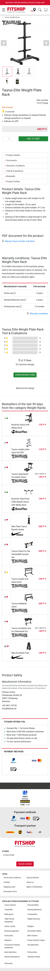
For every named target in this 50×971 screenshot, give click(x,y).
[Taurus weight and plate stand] (29, 572)
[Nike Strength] (19, 534)
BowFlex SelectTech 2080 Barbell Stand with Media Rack (20, 502)
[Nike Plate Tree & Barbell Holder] (29, 519)
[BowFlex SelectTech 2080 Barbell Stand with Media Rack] (29, 491)
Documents (11, 160)
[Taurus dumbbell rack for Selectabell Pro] (29, 621)
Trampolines (32, 914)
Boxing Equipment (11, 931)
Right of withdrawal (34, 887)
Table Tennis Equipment (9, 920)
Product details (13, 155)
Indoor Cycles (9, 926)
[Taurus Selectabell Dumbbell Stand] (29, 467)
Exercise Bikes (33, 905)
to (8, 855)
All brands (8, 963)
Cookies (7, 882)
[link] (13, 760)
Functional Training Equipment (12, 946)
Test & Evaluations (14, 171)
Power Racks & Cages (36, 940)
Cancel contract (25, 864)
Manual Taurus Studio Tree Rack (19, 241)
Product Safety (13, 181)
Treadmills (8, 910)
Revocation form (10, 891)
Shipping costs (9, 887)
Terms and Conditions (12, 878)
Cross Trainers (10, 905)
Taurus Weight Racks (12, 17)
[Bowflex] (19, 432)
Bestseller (10, 176)
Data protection (33, 878)
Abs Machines (33, 945)
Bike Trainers (32, 936)
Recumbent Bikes (34, 931)
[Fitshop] (16, 10)
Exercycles (8, 936)
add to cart (33, 138)
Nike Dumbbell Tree (20, 653)
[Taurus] (11, 22)
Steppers (8, 940)
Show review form (25, 375)
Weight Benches (33, 919)
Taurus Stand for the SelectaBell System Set (20, 554)
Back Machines (10, 952)
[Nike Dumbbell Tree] (29, 646)
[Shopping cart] (46, 10)
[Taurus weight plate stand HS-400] (29, 442)
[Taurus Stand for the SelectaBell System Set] (29, 544)
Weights (30, 926)
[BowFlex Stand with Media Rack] (29, 417)
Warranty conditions (15, 165)
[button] (7, 71)
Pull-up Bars (32, 952)
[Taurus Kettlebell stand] (29, 596)
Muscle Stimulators (12, 957)
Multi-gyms (8, 914)
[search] (39, 10)
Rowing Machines (34, 910)
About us (30, 882)
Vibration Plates (33, 957)
